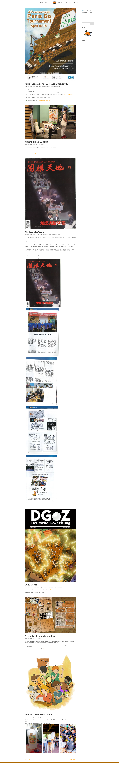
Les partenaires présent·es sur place (33, 153)
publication (49, 234)
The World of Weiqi (35, 232)
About (46, 2)
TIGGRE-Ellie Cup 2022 (36, 141)
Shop (62, 2)
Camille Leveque (29, 86)
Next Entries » (73, 759)
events (43, 86)
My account (68, 2)
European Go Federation (68, 94)
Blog (59, 2)
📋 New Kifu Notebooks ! (87, 17)
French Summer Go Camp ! (39, 714)
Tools (50, 2)
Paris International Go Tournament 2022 (46, 83)
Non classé (44, 234)
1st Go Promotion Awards (87, 16)
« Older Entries (27, 759)
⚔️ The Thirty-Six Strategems (87, 10)
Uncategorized (57, 86)
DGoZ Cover (31, 584)
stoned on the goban (49, 86)
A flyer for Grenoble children (40, 635)
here (46, 258)
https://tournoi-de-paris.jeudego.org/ (44, 100)
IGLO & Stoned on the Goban (88, 19)
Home (41, 2)
